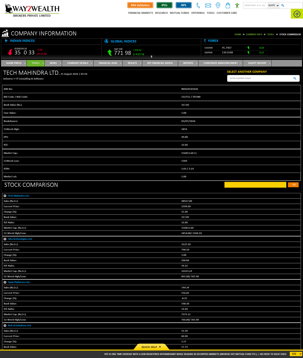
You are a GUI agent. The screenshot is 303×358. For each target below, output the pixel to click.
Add (293, 184)
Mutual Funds (179, 13)
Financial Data (108, 63)
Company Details (77, 63)
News (53, 63)
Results (132, 63)
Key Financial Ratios (160, 63)
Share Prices (13, 63)
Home (238, 34)
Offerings (198, 13)
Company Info (254, 34)
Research (161, 13)
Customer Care (227, 13)
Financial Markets (140, 13)
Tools (211, 13)
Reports (188, 63)
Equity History (257, 63)
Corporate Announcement (221, 63)
